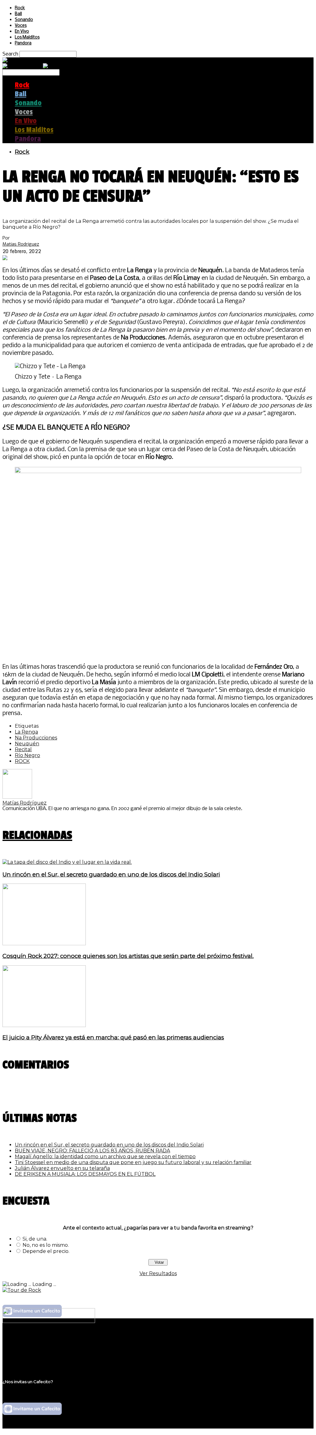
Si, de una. (35, 1239)
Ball (18, 14)
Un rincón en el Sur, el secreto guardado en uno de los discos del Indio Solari (111, 874)
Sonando (24, 20)
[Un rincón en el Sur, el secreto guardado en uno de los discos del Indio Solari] (67, 862)
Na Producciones (36, 738)
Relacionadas (37, 835)
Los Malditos (27, 37)
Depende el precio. (46, 1251)
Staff (21, 1353)
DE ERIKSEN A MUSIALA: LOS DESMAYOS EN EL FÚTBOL (85, 1174)
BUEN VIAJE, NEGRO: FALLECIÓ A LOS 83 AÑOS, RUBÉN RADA (92, 1151)
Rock (20, 8)
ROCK (22, 761)
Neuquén (27, 744)
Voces (21, 25)
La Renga (26, 732)
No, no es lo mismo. (46, 1245)
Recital (23, 749)
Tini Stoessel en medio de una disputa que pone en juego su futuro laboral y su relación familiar (133, 1162)
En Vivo (22, 31)
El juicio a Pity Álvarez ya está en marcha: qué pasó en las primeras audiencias (113, 1037)
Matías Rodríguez (20, 244)
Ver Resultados (158, 1273)
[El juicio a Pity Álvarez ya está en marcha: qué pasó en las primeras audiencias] (44, 1025)
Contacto (26, 1359)
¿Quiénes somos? (36, 1341)
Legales (24, 1347)
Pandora (23, 43)
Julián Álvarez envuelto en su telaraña (62, 1168)
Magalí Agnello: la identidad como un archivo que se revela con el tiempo (105, 1156)
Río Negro (27, 755)
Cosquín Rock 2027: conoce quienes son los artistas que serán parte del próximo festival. (128, 955)
